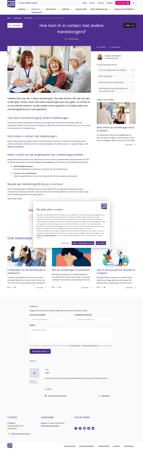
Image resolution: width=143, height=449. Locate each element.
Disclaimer (116, 446)
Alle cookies (101, 243)
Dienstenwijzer (129, 446)
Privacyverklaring (69, 446)
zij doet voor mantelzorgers (45, 162)
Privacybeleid (74, 346)
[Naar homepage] (11, 4)
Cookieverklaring (103, 446)
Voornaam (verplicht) (37, 315)
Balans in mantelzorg (15, 146)
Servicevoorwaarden (89, 346)
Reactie (32, 325)
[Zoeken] (134, 3)
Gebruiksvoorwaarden (86, 446)
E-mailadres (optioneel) (82, 315)
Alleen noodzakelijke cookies (83, 243)
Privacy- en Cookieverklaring (46, 235)
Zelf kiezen (65, 243)
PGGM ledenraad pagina (50, 426)
